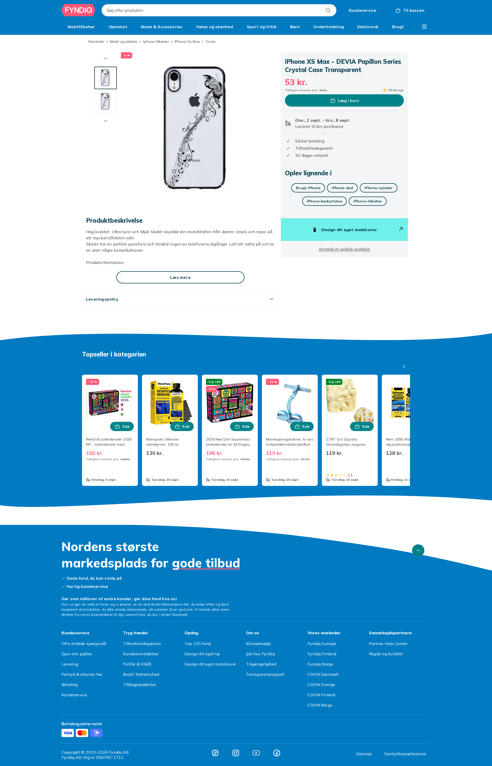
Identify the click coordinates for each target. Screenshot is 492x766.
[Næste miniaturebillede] (105, 121)
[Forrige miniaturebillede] (105, 58)
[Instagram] (236, 753)
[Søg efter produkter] (328, 10)
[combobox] (218, 10)
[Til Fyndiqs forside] (78, 10)
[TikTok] (215, 753)
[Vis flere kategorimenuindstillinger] (424, 27)
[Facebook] (277, 753)
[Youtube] (256, 753)
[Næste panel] (404, 366)
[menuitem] (81, 27)
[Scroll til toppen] (418, 550)
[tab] (105, 78)
